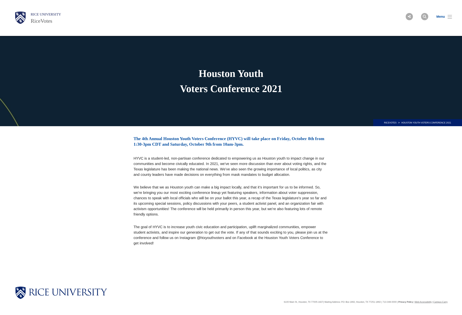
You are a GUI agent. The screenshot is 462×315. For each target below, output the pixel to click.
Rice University (46, 14)
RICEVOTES (390, 122)
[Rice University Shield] (20, 18)
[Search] (424, 16)
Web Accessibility (423, 302)
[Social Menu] (409, 16)
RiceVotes (41, 21)
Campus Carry (440, 302)
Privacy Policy (405, 302)
